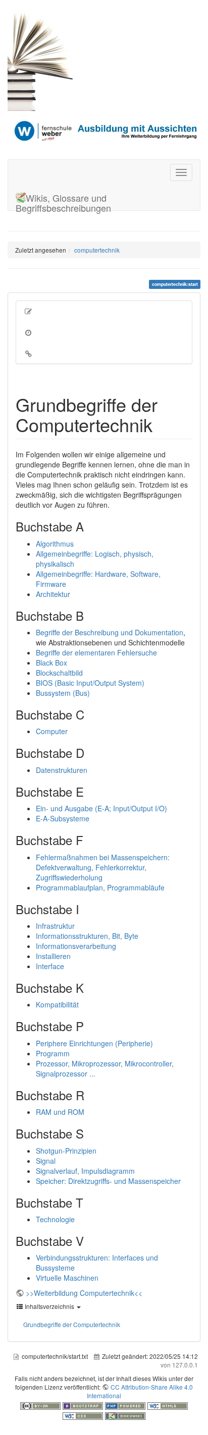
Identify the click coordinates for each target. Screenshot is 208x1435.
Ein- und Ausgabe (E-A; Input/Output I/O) (101, 808)
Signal (46, 1161)
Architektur (53, 594)
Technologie (55, 1219)
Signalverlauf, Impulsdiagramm (85, 1171)
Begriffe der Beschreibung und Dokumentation (109, 632)
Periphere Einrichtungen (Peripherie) (94, 1043)
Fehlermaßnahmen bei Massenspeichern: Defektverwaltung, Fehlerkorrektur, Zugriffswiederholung (103, 867)
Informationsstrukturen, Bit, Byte (87, 936)
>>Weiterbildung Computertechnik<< (84, 1293)
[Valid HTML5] (167, 1405)
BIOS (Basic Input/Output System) (90, 683)
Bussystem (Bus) (63, 693)
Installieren (53, 956)
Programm (53, 1053)
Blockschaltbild (59, 673)
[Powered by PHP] (126, 1405)
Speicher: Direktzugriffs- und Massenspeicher (108, 1181)
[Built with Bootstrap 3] (84, 1405)
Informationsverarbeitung (76, 946)
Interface (50, 966)
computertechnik (97, 250)
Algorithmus (55, 544)
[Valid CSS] (84, 1415)
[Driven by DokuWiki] (125, 1415)
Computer (52, 731)
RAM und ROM (60, 1112)
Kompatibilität (57, 1004)
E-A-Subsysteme (62, 818)
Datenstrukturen (61, 770)
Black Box (51, 662)
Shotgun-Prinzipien (66, 1151)
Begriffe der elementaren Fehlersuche (96, 652)
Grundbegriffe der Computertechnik (71, 1324)
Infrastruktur (55, 926)
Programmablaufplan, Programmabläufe (100, 887)
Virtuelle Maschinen (67, 1278)
